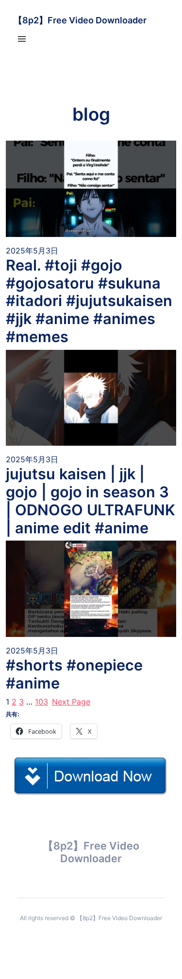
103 (41, 702)
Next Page (71, 702)
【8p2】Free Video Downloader (80, 20)
